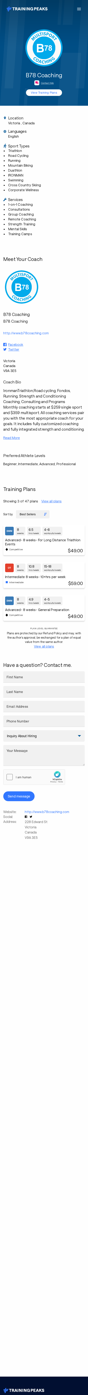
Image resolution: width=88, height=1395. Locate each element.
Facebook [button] (15, 344)
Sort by (8, 514)
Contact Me (47, 82)
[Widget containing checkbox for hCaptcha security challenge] (34, 777)
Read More (11, 438)
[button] (26, 817)
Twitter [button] (13, 349)
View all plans (51, 501)
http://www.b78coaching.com (47, 812)
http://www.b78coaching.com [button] (26, 333)
